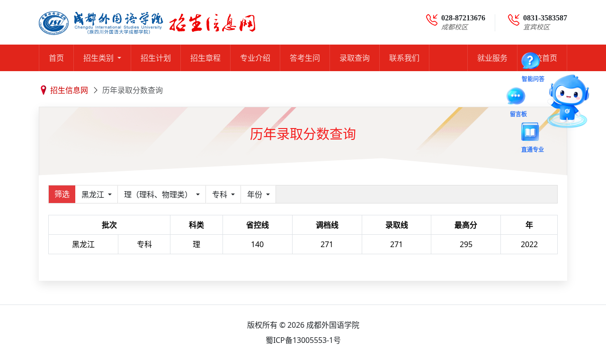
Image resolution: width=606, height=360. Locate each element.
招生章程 (205, 58)
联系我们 (404, 58)
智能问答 (533, 62)
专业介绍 (255, 58)
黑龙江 (93, 194)
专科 (220, 194)
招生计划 (156, 58)
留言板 (518, 98)
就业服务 (492, 58)
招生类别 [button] (99, 58)
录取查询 (354, 58)
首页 (56, 58)
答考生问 (305, 58)
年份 (255, 194)
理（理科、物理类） (159, 194)
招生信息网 (69, 90)
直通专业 (533, 133)
